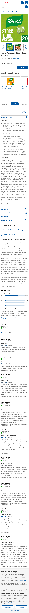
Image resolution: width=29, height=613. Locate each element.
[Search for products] (26, 6)
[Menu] (2, 2)
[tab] (10, 47)
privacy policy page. (22, 580)
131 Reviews (16, 58)
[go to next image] (25, 47)
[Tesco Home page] (7, 2)
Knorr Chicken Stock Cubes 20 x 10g (8, 87)
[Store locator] (26, 2)
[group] (10, 92)
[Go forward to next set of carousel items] (25, 112)
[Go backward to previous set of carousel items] (22, 112)
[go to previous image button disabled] (3, 47)
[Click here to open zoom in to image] (4, 38)
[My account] (22, 2)
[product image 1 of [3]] (14, 28)
